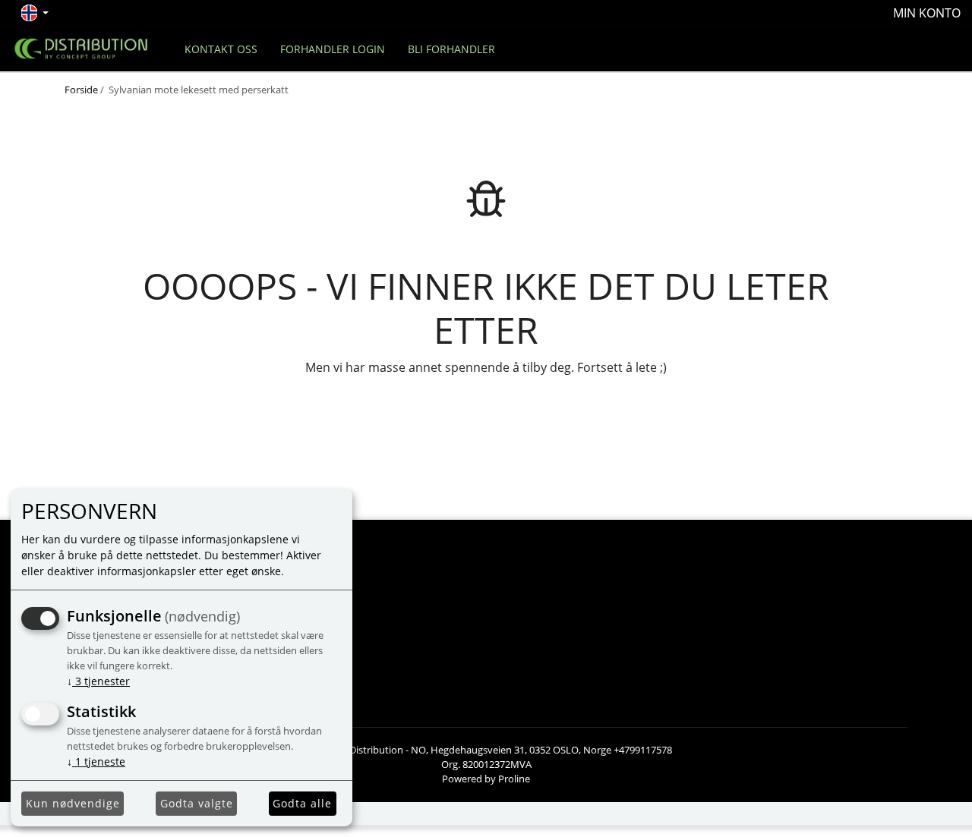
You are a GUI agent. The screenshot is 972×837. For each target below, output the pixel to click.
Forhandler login (332, 49)
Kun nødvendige (73, 803)
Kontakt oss (221, 49)
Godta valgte (196, 803)
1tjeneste (96, 761)
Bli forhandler (451, 49)
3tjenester (98, 681)
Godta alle (302, 803)
